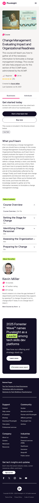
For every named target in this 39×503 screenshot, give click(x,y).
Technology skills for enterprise (12, 389)
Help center (6, 411)
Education (24, 437)
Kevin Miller (15, 84)
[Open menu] (36, 3)
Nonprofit (24, 452)
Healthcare (24, 446)
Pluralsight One (26, 421)
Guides (23, 408)
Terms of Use (8, 497)
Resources (5, 447)
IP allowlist (6, 414)
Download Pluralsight (9, 421)
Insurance (24, 449)
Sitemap (5, 418)
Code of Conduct (29, 497)
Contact (5, 408)
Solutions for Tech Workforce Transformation (17, 392)
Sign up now (9, 472)
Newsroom (5, 444)
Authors (23, 424)
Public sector (25, 455)
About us (5, 437)
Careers (5, 440)
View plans (6, 424)
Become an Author (27, 411)
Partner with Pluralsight (29, 414)
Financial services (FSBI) (27, 442)
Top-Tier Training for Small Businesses (15, 386)
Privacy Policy (18, 497)
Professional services (9, 427)
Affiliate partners (26, 418)
